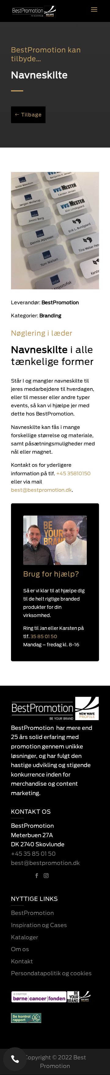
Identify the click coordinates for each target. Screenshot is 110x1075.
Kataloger (24, 937)
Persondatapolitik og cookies (51, 973)
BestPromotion (32, 913)
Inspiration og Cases (39, 925)
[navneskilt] (55, 289)
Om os (20, 949)
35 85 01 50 (44, 636)
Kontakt (22, 961)
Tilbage (31, 115)
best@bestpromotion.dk (45, 863)
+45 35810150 (73, 474)
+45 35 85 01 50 (33, 854)
